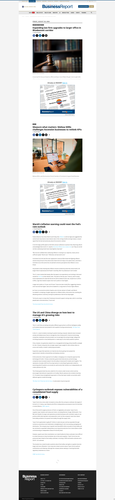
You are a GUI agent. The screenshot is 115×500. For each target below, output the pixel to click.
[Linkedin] (90, 1)
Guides (72, 12)
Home (23, 16)
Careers (79, 482)
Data (31, 12)
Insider (42, 24)
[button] (91, 12)
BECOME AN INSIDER (83, 6)
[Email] (43, 35)
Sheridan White (37, 131)
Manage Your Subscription (47, 488)
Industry (55, 12)
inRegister (61, 484)
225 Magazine (62, 482)
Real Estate (40, 12)
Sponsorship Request (83, 480)
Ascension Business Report (65, 480)
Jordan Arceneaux (37, 32)
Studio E (61, 490)
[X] (92, 1)
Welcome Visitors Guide (65, 492)
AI (59, 12)
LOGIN (91, 6)
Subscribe (44, 1)
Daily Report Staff (37, 317)
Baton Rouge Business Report (66, 478)
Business (27, 16)
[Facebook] (88, 1)
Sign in (64, 83)
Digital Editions (44, 492)
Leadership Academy (64, 488)
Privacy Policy (81, 486)
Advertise (38, 1)
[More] (49, 134)
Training (83, 12)
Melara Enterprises (82, 478)
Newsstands (44, 490)
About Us (43, 478)
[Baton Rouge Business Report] (57, 6)
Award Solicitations (64, 1)
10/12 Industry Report (64, 486)
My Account (32, 1)
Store (42, 484)
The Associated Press (38, 228)
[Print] (46, 35)
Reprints (56, 1)
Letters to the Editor (46, 480)
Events (78, 12)
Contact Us (50, 1)
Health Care (48, 12)
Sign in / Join (25, 1)
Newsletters (65, 12)
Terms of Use (81, 488)
